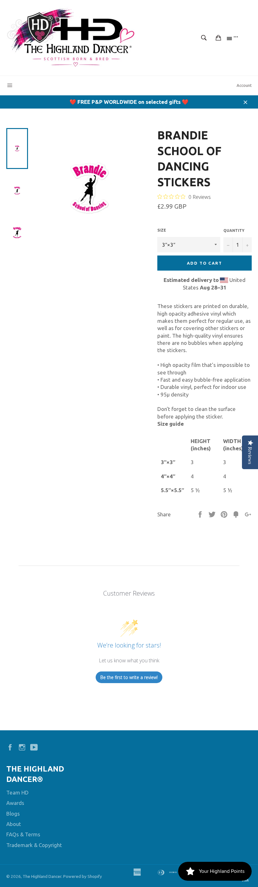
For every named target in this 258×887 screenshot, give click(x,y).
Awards (15, 803)
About (13, 824)
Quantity (233, 230)
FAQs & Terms (23, 834)
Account (244, 85)
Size (161, 230)
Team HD (17, 792)
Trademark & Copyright (34, 845)
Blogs (13, 814)
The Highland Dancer (42, 876)
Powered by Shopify (82, 876)
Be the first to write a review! (129, 677)
